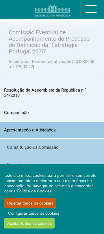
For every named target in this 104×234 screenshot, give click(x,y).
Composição (16, 112)
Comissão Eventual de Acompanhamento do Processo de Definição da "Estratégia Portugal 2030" (49, 42)
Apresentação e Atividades (30, 130)
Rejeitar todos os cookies (30, 203)
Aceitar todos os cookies (29, 223)
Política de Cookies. (35, 191)
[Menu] (91, 9)
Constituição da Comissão (33, 147)
